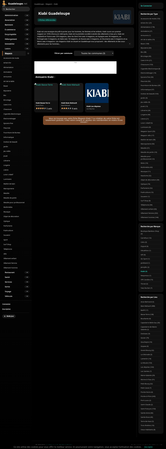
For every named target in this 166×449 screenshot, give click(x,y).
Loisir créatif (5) (147, 123)
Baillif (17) (144, 310)
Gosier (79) (145, 338)
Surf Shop (7, 244)
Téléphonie (8, 249)
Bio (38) (143, 52)
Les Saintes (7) (146, 371)
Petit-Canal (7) (146, 388)
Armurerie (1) (146, 35)
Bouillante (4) (146, 318)
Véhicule (8, 296)
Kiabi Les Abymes (94, 106)
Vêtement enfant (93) (149, 209)
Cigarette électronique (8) (150, 69)
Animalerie (8, 72)
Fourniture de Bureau (12, 132)
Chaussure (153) (147, 64)
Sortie (7, 287)
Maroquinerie (9, 188)
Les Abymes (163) (147, 367)
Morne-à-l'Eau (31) (148, 379)
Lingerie (7, 165)
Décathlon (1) (146, 250)
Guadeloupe (39, 4)
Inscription (6, 309)
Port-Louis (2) (146, 400)
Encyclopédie (10, 34)
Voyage (8, 291)
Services (8, 282)
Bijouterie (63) (146, 48)
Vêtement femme (10, 263)
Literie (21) (145, 119)
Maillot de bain (9, 184)
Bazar (6, 86)
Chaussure (8, 109)
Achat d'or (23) (146, 23)
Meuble (6, 193)
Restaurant (10, 272)
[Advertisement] (75, 69)
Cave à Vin (7, 104)
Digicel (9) (144, 246)
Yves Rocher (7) (146, 288)
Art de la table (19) (148, 39)
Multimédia (8, 207)
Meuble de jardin (10, 198)
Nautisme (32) (146, 176)
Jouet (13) (144, 106)
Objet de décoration (11, 216)
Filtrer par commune (63, 53)
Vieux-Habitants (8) (148, 429)
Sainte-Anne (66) (147, 413)
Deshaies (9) (145, 334)
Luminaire (7, 179)
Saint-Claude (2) (147, 404)
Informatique (9, 137)
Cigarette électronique (12, 114)
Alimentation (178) (148, 27)
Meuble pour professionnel (14, 202)
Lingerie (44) (145, 114)
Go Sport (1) (145, 259)
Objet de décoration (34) (150, 180)
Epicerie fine (8, 123)
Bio (5, 95)
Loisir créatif (8, 174)
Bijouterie (7, 90)
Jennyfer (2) (145, 267)
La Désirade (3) (146, 354)
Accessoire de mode (11, 58)
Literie (6, 170)
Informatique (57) (147, 89)
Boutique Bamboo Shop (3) (150, 232)
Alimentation (8, 67)
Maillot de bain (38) (148, 140)
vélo (5, 254)
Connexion (6, 304)
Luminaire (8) (146, 127)
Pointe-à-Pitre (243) (148, 396)
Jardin (6, 146)
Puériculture (8, 230)
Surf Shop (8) (146, 201)
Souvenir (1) (145, 196)
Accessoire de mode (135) (150, 19)
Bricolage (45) (146, 56)
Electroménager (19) (148, 73)
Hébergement (11, 39)
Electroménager (10, 118)
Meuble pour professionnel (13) (147, 157)
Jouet (5, 156)
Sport (6, 240)
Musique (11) (146, 171)
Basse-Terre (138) (147, 314)
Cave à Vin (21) (146, 60)
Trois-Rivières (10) (147, 425)
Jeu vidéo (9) (145, 102)
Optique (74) (145, 184)
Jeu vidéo (7, 151)
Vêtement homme (11, 268)
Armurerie (7, 76)
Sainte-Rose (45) (147, 417)
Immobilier (10, 44)
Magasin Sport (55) (148, 131)
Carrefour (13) (146, 238)
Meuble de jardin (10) (149, 152)
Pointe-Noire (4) (147, 392)
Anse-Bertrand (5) (147, 302)
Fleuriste (7, 128)
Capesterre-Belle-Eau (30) (150, 323)
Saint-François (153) (148, 409)
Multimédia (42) (147, 167)
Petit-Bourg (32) (147, 384)
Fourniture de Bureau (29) (150, 85)
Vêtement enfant (10, 258)
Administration (11, 15)
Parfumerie (8, 226)
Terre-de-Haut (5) (147, 421)
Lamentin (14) (146, 359)
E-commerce (10, 29)
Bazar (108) (145, 44)
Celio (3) (144, 242)
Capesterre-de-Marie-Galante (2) (149, 328)
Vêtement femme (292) (149, 213)
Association (10, 20)
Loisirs (8, 48)
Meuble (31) (145, 148)
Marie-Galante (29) (148, 375)
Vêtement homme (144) (149, 217)
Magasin (8, 53)
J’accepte (148, 446)
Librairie (7, 160)
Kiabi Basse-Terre (43, 103)
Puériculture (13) (147, 192)
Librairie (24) (145, 110)
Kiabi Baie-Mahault (69, 103)
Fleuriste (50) (145, 81)
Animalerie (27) (146, 31)
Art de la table (9, 81)
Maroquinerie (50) (147, 144)
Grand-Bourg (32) (147, 350)
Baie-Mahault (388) (148, 306)
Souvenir (7, 235)
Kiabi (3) (144, 271)
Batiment (9, 25)
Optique (7, 221)
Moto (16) (144, 163)
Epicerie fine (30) (147, 77)
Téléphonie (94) (146, 205)
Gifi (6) (143, 255)
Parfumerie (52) (146, 188)
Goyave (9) (144, 346)
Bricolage (7, 100)
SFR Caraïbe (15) (147, 280)
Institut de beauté (10, 142)
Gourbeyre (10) (146, 342)
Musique (7, 212)
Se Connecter (146, 6)
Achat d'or (7, 63)
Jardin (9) (144, 98)
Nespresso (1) (146, 275)
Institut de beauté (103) (149, 94)
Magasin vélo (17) (147, 135)
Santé (7, 277)
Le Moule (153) (146, 363)
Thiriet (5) (144, 284)
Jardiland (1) (145, 263)
